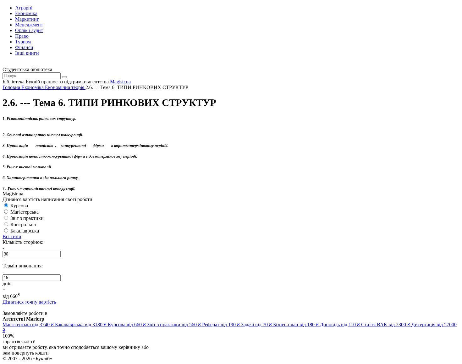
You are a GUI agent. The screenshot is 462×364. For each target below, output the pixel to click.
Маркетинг (27, 19)
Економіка (26, 13)
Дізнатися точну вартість (29, 302)
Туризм (23, 41)
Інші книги (27, 53)
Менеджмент (29, 24)
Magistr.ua (120, 81)
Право (22, 36)
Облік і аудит (29, 30)
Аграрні (23, 7)
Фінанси (24, 47)
